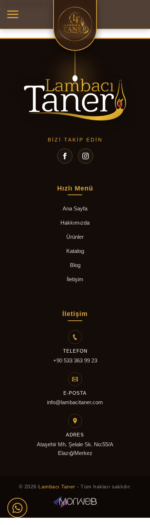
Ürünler (75, 237)
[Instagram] (85, 156)
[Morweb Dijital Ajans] (75, 503)
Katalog (75, 251)
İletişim (75, 279)
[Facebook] (64, 156)
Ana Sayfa (75, 208)
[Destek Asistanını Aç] (17, 508)
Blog (75, 265)
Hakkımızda (75, 223)
